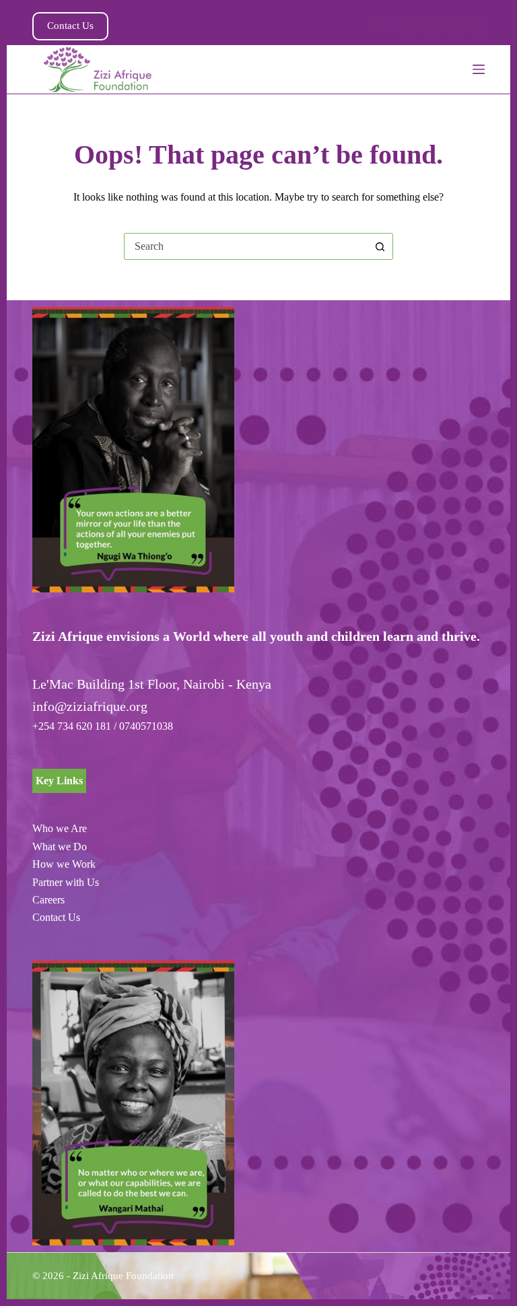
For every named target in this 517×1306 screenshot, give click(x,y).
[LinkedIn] (405, 26)
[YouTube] (453, 26)
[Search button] (379, 246)
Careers (48, 899)
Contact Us (70, 25)
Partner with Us (65, 882)
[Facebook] (381, 26)
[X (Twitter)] (429, 26)
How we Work (64, 864)
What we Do (59, 846)
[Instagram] (478, 26)
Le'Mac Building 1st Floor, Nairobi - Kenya (151, 684)
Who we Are (59, 828)
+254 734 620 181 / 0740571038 (102, 726)
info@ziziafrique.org (89, 706)
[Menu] (479, 69)
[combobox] (246, 246)
